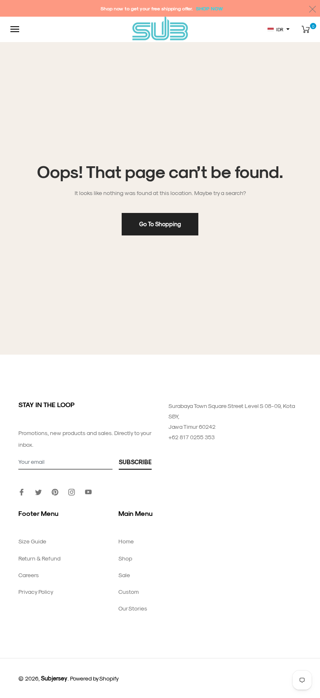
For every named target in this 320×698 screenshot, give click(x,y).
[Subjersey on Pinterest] (55, 491)
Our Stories (132, 608)
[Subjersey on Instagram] (71, 491)
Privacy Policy (35, 591)
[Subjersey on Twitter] (38, 491)
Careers (28, 574)
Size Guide (32, 541)
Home (126, 541)
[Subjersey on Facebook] (21, 491)
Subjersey (54, 678)
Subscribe (135, 461)
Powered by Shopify (94, 678)
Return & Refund (39, 558)
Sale (124, 574)
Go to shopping (160, 224)
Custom (128, 591)
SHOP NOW (209, 8)
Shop (125, 558)
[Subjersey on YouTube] (88, 491)
